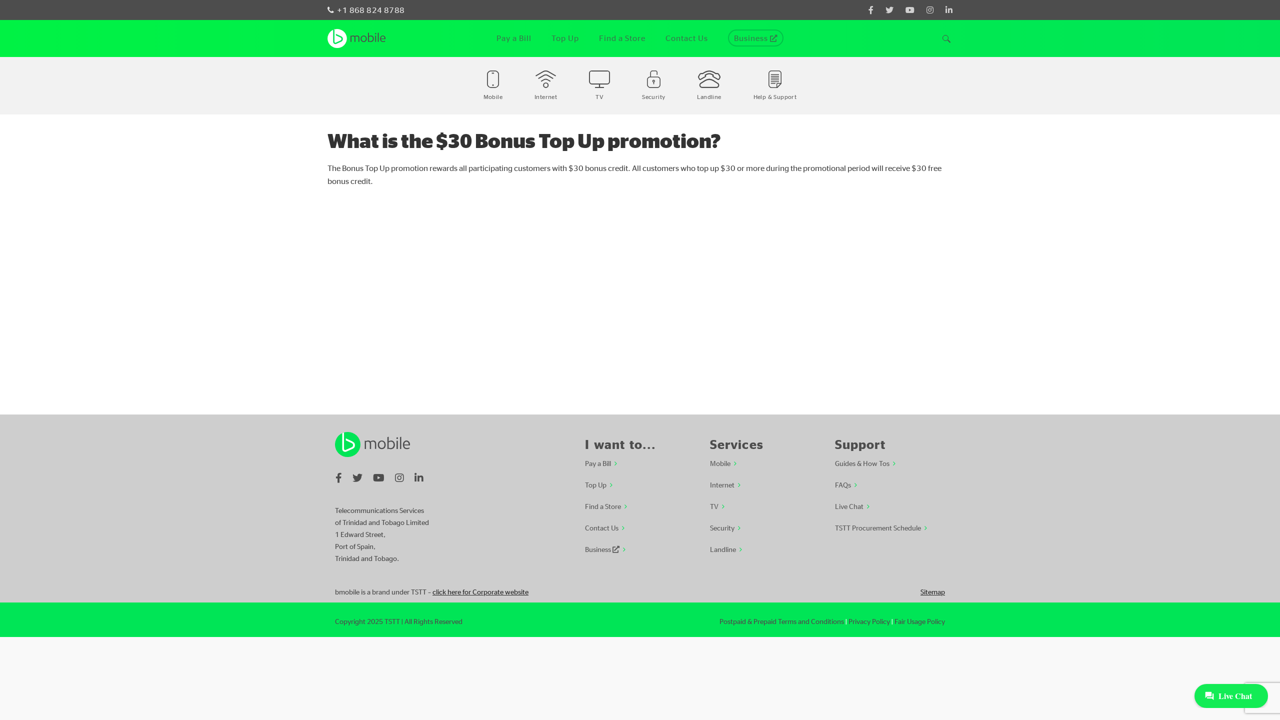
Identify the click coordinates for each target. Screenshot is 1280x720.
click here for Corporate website (480, 591)
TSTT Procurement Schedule (878, 527)
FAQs (843, 484)
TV (714, 506)
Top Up (595, 484)
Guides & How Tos (862, 463)
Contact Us (601, 527)
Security (722, 527)
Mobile (720, 463)
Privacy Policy (869, 621)
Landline (723, 549)
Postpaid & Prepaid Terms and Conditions (782, 621)
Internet (722, 484)
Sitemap (932, 591)
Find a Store (603, 506)
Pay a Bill (598, 463)
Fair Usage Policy (919, 621)
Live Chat (849, 506)
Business (598, 549)
